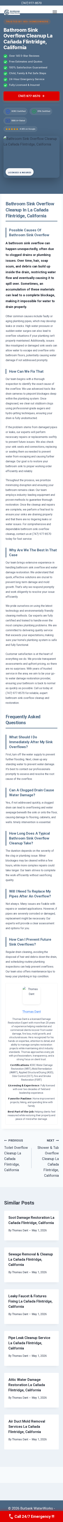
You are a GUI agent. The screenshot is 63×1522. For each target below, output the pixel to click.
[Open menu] (55, 12)
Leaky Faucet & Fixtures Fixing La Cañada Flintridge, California (30, 1301)
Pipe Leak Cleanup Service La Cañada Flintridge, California (29, 1343)
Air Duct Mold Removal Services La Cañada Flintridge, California (26, 1426)
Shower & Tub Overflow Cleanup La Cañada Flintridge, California (48, 1158)
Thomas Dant (20, 1230)
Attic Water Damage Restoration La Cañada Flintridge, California (26, 1385)
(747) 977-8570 (32, 3)
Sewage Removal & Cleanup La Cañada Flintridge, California (30, 1259)
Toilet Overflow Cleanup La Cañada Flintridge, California (16, 1155)
